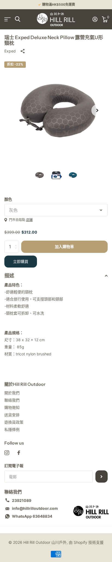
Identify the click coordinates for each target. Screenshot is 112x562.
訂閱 (101, 476)
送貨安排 (12, 414)
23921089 (21, 500)
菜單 (7, 19)
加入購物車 (64, 246)
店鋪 (29, 220)
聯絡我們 (12, 400)
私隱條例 (12, 429)
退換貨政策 (13, 422)
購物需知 (12, 407)
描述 (9, 276)
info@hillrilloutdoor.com (35, 508)
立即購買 (20, 261)
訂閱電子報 (13, 465)
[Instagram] (6, 452)
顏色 (8, 199)
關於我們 (12, 392)
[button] (97, 110)
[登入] (95, 19)
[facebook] (18, 452)
